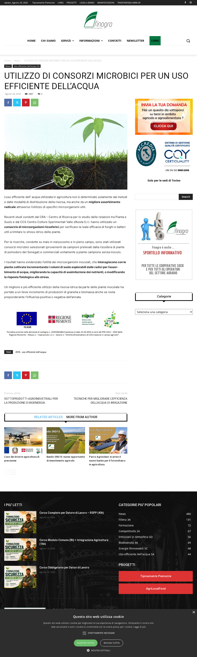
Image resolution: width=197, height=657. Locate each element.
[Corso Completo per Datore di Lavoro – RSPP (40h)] (20, 522)
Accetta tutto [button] (85, 642)
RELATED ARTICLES (48, 417)
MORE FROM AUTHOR (81, 417)
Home (7, 60)
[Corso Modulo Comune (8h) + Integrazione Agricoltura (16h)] (20, 549)
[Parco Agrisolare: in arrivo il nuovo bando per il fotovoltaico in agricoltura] (108, 440)
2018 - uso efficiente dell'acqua (30, 351)
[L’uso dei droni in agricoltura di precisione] (23, 440)
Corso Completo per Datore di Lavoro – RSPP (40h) (71, 512)
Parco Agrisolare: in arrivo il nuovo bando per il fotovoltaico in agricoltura (107, 460)
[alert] (98, 633)
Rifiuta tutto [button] (112, 642)
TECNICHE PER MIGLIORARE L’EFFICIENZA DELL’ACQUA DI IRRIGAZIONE (100, 400)
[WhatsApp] (34, 102)
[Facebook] (185, 3)
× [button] (193, 612)
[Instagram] (190, 3)
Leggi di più (140, 626)
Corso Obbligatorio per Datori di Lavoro (64, 567)
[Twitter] (17, 102)
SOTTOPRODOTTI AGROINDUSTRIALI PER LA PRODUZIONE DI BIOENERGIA (31, 400)
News (17, 60)
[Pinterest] (26, 102)
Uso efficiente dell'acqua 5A (26, 66)
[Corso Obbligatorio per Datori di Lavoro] (20, 577)
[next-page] (12, 472)
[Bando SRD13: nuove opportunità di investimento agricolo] (66, 440)
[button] (188, 40)
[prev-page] (6, 472)
